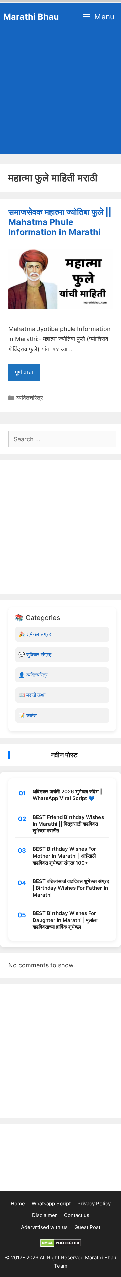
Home (18, 1203)
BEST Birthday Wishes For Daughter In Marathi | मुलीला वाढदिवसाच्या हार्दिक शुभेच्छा (65, 920)
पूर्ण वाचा (24, 372)
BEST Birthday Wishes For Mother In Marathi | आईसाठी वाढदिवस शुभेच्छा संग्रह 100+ (64, 856)
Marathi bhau (31, 17)
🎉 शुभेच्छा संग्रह (34, 634)
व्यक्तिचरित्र (29, 397)
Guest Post (87, 1227)
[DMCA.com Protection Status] (60, 1245)
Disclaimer (44, 1215)
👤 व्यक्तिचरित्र (33, 675)
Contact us (76, 1215)
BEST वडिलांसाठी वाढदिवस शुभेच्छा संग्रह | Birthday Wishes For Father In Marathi (71, 888)
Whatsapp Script (51, 1203)
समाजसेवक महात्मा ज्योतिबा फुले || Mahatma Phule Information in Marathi (59, 222)
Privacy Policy (94, 1203)
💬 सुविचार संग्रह (34, 654)
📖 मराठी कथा (31, 695)
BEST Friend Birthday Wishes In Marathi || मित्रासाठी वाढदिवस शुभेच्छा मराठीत (68, 824)
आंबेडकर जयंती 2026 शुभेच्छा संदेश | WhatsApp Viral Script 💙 (67, 794)
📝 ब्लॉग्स (27, 715)
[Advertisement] (60, 94)
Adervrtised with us (44, 1227)
